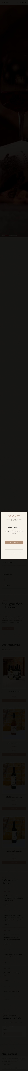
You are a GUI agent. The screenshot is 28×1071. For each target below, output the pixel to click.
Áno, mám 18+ (14, 542)
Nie (14, 547)
